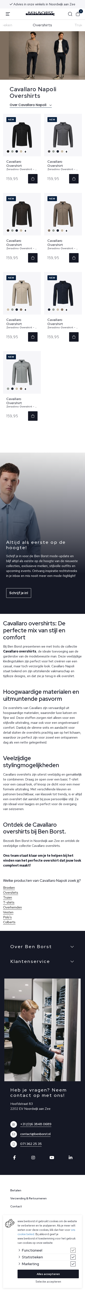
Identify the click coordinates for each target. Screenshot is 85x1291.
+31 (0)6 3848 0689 (35, 1124)
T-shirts (8, 902)
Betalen (15, 1190)
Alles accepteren (48, 1274)
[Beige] (21, 151)
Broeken (9, 887)
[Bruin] (8, 230)
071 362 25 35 (31, 1144)
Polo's (7, 917)
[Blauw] (17, 151)
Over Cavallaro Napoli (28, 105)
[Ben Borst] (40, 14)
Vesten (8, 912)
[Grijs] (13, 151)
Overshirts (42, 25)
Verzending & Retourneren (28, 1198)
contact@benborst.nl (35, 1134)
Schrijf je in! (18, 593)
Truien (7, 897)
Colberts (9, 922)
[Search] (70, 14)
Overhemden (12, 907)
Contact (16, 1206)
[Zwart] (8, 151)
